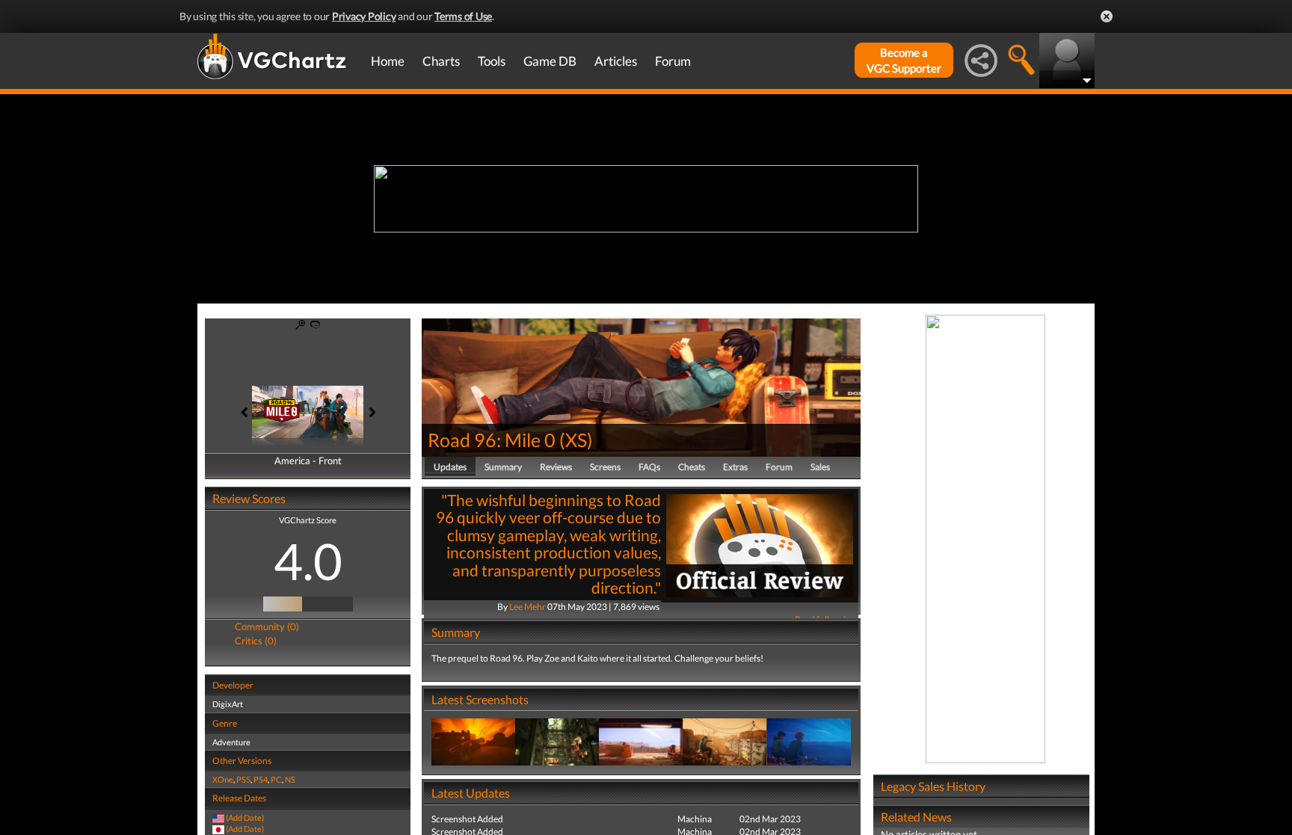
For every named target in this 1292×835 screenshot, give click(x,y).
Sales (820, 466)
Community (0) (267, 626)
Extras (735, 466)
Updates (450, 466)
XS (576, 439)
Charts (441, 61)
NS (290, 779)
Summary (503, 466)
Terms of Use (463, 16)
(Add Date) (245, 817)
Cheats (691, 466)
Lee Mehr (527, 606)
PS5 (243, 779)
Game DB (549, 61)
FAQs (649, 466)
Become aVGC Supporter (904, 60)
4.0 (308, 561)
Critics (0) (256, 641)
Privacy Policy (364, 16)
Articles (615, 61)
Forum (673, 61)
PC (276, 779)
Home (387, 61)
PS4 (260, 779)
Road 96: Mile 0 (492, 439)
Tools (491, 61)
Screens (605, 466)
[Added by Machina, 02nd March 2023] (473, 741)
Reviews (556, 466)
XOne (222, 779)
